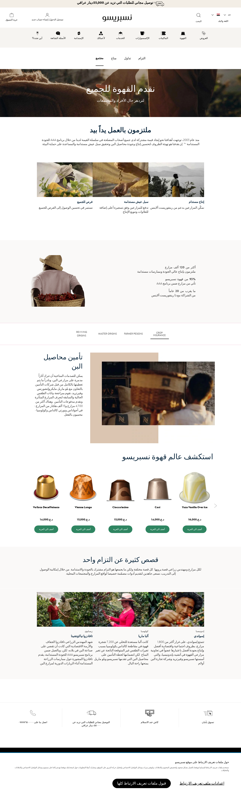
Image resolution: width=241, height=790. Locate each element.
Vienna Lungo (83, 507)
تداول (127, 58)
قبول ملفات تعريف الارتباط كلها (141, 783)
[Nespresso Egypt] (132, 18)
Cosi (157, 507)
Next (215, 506)
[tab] (159, 334)
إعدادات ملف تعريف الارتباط (202, 783)
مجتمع (100, 58)
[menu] (120, 38)
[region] (120, 771)
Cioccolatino (120, 507)
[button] (227, 15)
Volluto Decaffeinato (46, 507)
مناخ (114, 58)
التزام (141, 58)
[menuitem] (203, 35)
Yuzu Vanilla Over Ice (194, 507)
